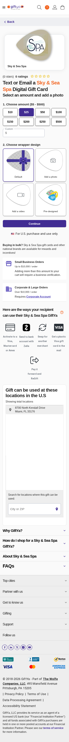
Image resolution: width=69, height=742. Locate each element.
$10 (10, 112)
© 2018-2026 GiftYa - (17, 679)
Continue (34, 223)
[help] (63, 313)
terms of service (53, 728)
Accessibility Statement (19, 706)
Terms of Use (36, 694)
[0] (62, 7)
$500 (59, 121)
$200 (26, 121)
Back (10, 21)
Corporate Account (38, 296)
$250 (43, 121)
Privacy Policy (14, 694)
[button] (34, 409)
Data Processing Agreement (22, 700)
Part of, (30, 683)
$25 (26, 112)
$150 (10, 121)
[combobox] (30, 509)
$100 (59, 112)
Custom (9, 129)
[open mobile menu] (4, 7)
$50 (42, 112)
